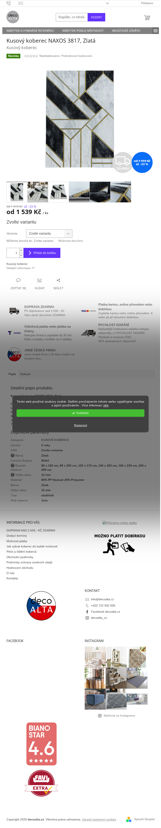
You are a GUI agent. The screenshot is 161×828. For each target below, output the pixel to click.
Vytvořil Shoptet (144, 819)
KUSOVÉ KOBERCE (55, 440)
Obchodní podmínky (19, 557)
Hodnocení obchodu (19, 567)
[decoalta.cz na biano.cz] (41, 744)
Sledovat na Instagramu (119, 715)
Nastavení (80, 425)
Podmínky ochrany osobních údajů (29, 562)
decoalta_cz (99, 617)
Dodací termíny (16, 535)
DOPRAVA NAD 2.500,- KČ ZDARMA (30, 530)
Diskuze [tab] (25, 374)
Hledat (96, 17)
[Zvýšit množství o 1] (21, 250)
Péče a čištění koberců (21, 551)
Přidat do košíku (45, 253)
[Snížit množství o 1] (21, 255)
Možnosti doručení (70, 240)
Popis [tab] (12, 374)
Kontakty (12, 578)
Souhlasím (82, 413)
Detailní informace (18, 268)
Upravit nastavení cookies (99, 819)
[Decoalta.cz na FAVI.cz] (41, 783)
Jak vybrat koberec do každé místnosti (31, 546)
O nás (10, 573)
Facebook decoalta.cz (105, 611)
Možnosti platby (16, 541)
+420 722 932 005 (103, 605)
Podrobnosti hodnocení (76, 56)
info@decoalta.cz (102, 599)
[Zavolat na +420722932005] (12, 3)
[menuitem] (30, 30)
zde (106, 405)
